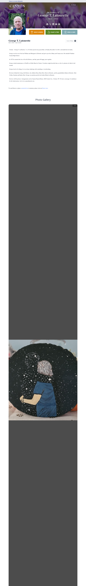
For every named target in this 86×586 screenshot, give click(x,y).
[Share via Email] (56, 24)
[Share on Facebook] (47, 24)
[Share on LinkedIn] (53, 24)
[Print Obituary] (59, 24)
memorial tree (24, 88)
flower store (45, 88)
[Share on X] (50, 24)
